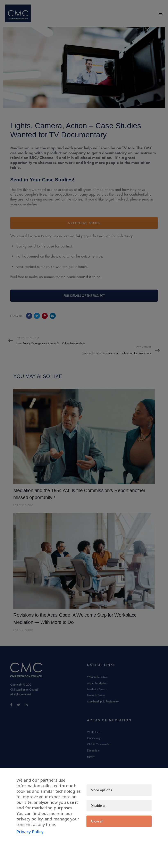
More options (101, 790)
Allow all (97, 821)
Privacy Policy (30, 831)
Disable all (98, 805)
